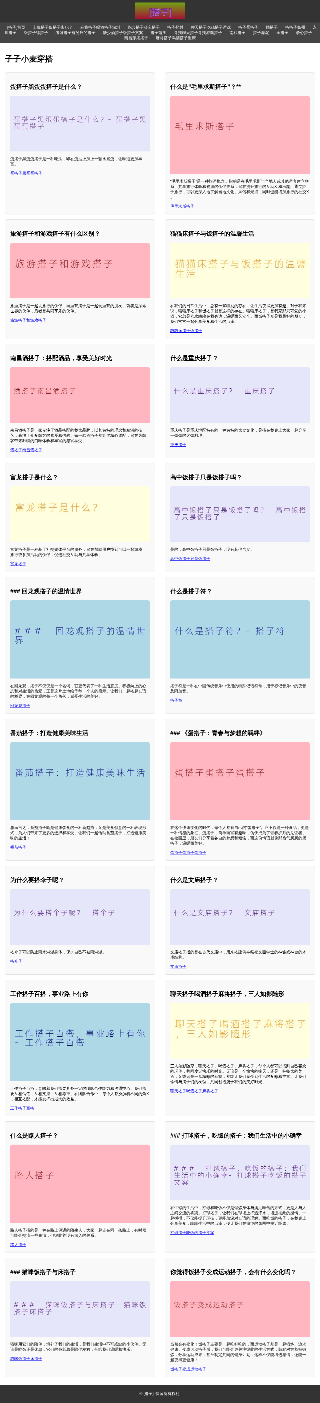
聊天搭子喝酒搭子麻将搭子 (194, 1091)
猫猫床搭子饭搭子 (186, 331)
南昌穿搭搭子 (136, 38)
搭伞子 (16, 961)
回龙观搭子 (20, 705)
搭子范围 (158, 32)
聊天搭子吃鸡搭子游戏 (211, 27)
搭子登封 (175, 27)
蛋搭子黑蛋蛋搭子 (26, 173)
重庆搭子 (178, 445)
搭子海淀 (261, 32)
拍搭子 (272, 27)
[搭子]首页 (16, 27)
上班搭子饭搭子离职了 (53, 27)
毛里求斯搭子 (182, 206)
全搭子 (282, 32)
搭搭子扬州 (295, 27)
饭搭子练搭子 (36, 32)
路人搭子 (18, 1245)
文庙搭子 (178, 966)
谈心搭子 (304, 32)
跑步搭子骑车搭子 (144, 27)
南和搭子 (238, 32)
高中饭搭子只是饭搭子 (190, 559)
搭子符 (176, 700)
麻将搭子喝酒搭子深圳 (100, 27)
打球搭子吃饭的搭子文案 (192, 1233)
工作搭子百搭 (22, 1108)
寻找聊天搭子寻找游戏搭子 (198, 32)
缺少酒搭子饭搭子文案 (123, 32)
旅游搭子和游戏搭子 (28, 320)
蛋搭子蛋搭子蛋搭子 (188, 852)
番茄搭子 (18, 847)
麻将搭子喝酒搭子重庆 (176, 38)
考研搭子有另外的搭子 (76, 32)
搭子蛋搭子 (248, 27)
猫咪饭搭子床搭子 (26, 1359)
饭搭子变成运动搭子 (188, 1369)
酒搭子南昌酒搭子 (26, 450)
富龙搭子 (18, 564)
